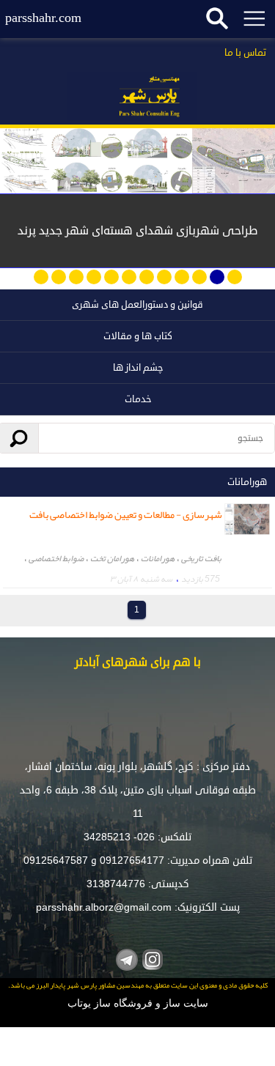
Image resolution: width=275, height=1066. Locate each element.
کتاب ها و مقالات (137, 336)
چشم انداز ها (138, 367)
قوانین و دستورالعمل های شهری (137, 304)
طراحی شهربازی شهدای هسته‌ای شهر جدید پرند (138, 231)
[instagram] (151, 957)
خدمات (138, 399)
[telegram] (125, 957)
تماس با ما (245, 52)
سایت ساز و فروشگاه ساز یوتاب (137, 1003)
